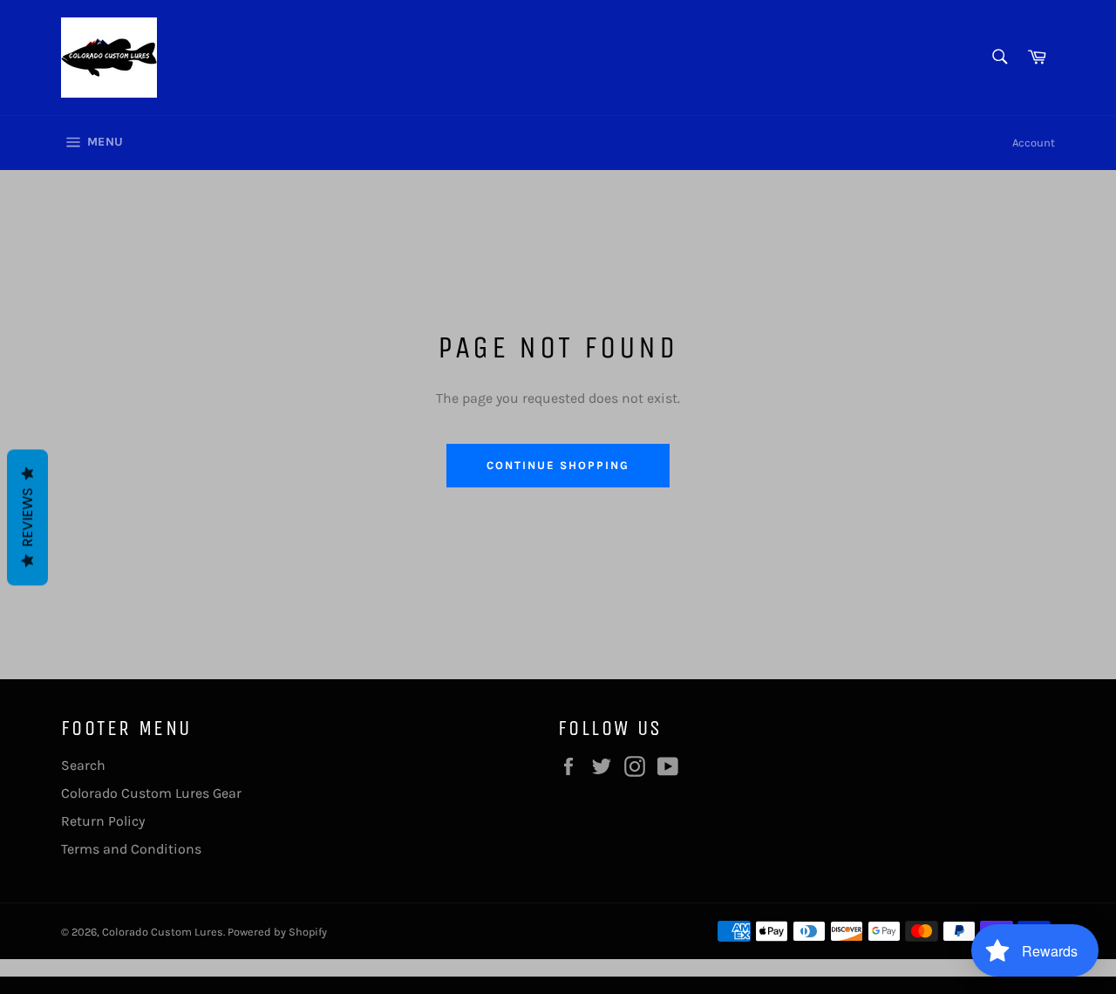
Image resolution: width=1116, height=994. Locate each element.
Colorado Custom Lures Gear (151, 793)
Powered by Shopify (277, 931)
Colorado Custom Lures (162, 931)
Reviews (27, 518)
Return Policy (103, 821)
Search (83, 765)
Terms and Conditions (131, 849)
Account (1033, 142)
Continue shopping (558, 465)
